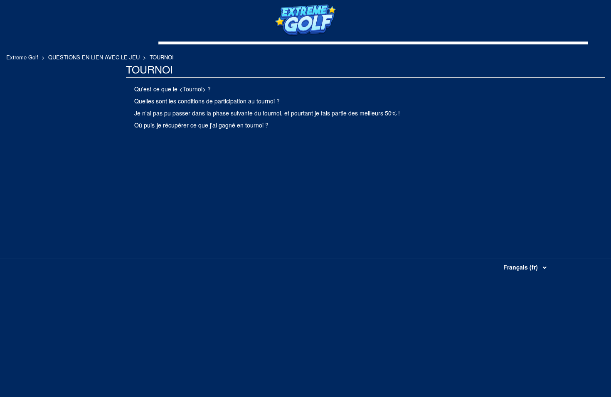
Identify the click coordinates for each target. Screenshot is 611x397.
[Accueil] (305, 34)
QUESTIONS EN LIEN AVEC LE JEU (94, 57)
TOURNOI (162, 57)
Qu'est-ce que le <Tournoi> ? (172, 89)
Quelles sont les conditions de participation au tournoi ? (207, 101)
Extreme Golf (22, 57)
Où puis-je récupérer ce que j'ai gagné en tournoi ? (201, 125)
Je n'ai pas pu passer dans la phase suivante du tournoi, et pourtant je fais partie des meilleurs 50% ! (267, 113)
